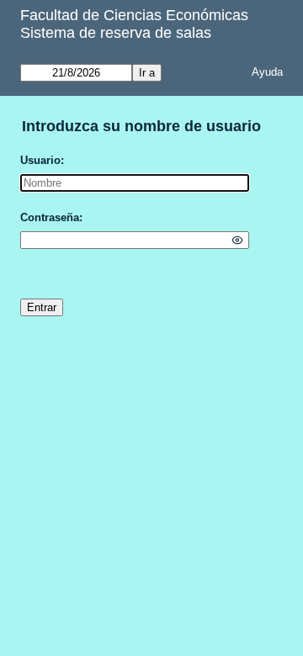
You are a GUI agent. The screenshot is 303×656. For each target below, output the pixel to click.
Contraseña (49, 217)
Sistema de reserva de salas (115, 32)
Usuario (40, 160)
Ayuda (267, 72)
